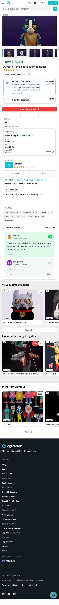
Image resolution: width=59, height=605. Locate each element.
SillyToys (18, 163)
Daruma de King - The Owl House (14, 322)
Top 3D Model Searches (11, 528)
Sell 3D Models (8, 510)
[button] (50, 9)
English (33, 585)
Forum (5, 551)
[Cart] (35, 3)
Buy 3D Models (8, 478)
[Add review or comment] (54, 227)
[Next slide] (53, 31)
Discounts (6, 505)
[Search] (55, 9)
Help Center (7, 473)
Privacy (23, 585)
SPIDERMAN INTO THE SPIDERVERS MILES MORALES (21, 374)
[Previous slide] (5, 31)
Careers (5, 469)
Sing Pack (6, 424)
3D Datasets (7, 487)
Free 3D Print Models (10, 501)
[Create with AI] (29, 3)
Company (5, 460)
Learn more (16, 93)
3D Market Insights (9, 519)
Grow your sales (8, 515)
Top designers (8, 542)
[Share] (48, 115)
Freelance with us (9, 524)
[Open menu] (3, 3)
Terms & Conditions (10, 585)
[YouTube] (9, 594)
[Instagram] (15, 594)
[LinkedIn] (4, 594)
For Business (7, 483)
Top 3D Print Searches (11, 533)
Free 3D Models (8, 496)
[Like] (11, 115)
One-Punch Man (51, 374)
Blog (4, 464)
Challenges (6, 546)
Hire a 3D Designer (9, 492)
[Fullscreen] (5, 16)
